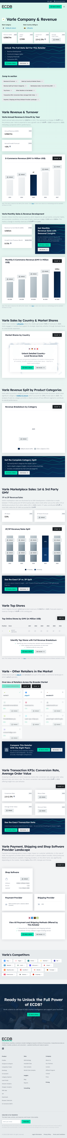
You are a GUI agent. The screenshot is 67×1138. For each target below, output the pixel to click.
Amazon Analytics (7, 1083)
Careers (48, 1067)
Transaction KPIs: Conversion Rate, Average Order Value (19, 95)
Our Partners (49, 1063)
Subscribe (26, 1121)
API (3, 1093)
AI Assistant (5, 1073)
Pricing (48, 1082)
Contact (48, 1073)
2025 (60, 618)
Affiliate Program (50, 1070)
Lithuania (30, 28)
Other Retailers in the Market (24, 90)
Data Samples (27, 1067)
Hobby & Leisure (11, 28)
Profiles (4, 1060)
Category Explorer (7, 1077)
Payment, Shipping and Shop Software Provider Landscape (20, 99)
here (33, 203)
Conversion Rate (10, 793)
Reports (26, 1083)
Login (50, 1)
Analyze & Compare (7, 1063)
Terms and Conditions (59, 1134)
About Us (48, 1060)
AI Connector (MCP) (7, 1104)
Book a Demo (56, 6)
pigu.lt (19, 675)
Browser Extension (7, 1100)
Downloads (5, 1097)
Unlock (57, 39)
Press (47, 1077)
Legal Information (37, 1134)
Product (4, 1056)
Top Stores (7, 90)
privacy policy (14, 1127)
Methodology (27, 1060)
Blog (25, 1079)
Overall (56, 158)
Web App (4, 1090)
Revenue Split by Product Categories (14, 86)
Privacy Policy (47, 1134)
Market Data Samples (30, 1070)
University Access (60, 1)
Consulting (27, 1088)
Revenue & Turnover (9, 81)
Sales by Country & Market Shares (31, 81)
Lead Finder (5, 1080)
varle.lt (25, 686)
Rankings (4, 1070)
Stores (35, 686)
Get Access (23, 63)
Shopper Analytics (7, 1087)
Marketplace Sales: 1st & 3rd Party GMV (42, 86)
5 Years (56, 529)
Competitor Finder (7, 1067)
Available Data (28, 1063)
